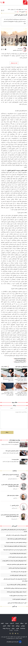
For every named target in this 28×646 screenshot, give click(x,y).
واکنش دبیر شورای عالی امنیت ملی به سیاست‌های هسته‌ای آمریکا (15, 550)
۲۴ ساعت (12, 623)
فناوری (17, 628)
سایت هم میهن (7, 637)
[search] (1, 2)
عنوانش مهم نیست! (15, 459)
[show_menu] (3, 2)
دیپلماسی (23, 626)
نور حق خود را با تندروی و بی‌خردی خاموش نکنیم (11, 475)
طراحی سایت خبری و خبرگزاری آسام (12, 641)
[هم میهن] (25, 2)
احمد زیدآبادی (14, 508)
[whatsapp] (1, 49)
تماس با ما (16, 630)
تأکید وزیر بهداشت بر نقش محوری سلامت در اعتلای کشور (16, 535)
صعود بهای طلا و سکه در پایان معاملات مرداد (18, 571)
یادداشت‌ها (23, 628)
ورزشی (13, 628)
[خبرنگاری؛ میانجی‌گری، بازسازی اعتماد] (23, 453)
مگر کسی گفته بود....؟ (14, 505)
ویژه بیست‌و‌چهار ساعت (14, 440)
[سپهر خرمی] (25, 49)
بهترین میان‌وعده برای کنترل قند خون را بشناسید (17, 568)
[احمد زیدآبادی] (23, 507)
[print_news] (1, 10)
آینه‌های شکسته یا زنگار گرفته (14, 442)
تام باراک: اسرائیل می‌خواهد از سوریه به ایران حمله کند (16, 592)
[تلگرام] (15, 634)
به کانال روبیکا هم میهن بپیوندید (20, 362)
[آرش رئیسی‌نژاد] (23, 517)
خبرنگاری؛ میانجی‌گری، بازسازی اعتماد (12, 451)
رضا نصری (15, 498)
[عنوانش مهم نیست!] (23, 462)
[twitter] (3, 49)
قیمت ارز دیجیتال (14, 63)
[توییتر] (10, 634)
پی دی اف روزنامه (6, 628)
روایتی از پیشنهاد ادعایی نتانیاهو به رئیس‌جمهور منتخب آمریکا (15, 546)
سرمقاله (22, 623)
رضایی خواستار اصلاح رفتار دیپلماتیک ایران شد (18, 553)
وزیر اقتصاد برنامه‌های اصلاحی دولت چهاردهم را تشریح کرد (16, 542)
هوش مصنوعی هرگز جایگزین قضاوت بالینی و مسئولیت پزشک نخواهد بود (10, 485)
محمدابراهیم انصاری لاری (12, 479)
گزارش (4, 626)
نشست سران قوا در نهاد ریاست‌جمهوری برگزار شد (17, 595)
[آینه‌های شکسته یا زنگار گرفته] (23, 444)
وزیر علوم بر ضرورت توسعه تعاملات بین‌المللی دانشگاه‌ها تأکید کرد (15, 588)
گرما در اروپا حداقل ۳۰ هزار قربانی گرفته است (18, 575)
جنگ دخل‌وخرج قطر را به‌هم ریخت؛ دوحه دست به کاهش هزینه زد (14, 560)
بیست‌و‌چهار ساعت (19, 9)
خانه (26, 9)
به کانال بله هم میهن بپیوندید (20, 360)
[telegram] (5, 49)
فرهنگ (8, 626)
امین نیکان (15, 489)
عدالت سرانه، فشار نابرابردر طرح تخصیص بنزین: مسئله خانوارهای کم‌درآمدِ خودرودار (10, 515)
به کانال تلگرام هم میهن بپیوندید (20, 358)
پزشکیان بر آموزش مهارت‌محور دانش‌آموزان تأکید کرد (17, 557)
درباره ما (11, 630)
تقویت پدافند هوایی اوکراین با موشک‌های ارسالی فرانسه (16, 564)
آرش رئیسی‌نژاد (14, 519)
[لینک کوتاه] (3, 10)
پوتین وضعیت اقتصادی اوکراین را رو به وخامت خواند (16, 539)
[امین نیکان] (23, 487)
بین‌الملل (18, 626)
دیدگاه (7, 432)
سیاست (7, 623)
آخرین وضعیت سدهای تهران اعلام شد (19, 599)
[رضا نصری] (23, 497)
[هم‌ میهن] (14, 619)
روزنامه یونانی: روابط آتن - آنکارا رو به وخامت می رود (16, 584)
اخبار (26, 623)
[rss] (18, 634)
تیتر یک (17, 623)
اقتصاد (2, 623)
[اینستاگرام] (12, 634)
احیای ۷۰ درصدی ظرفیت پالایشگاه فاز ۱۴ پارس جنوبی (17, 603)
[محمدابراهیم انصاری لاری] (23, 476)
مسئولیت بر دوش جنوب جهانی (13, 495)
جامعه (13, 626)
